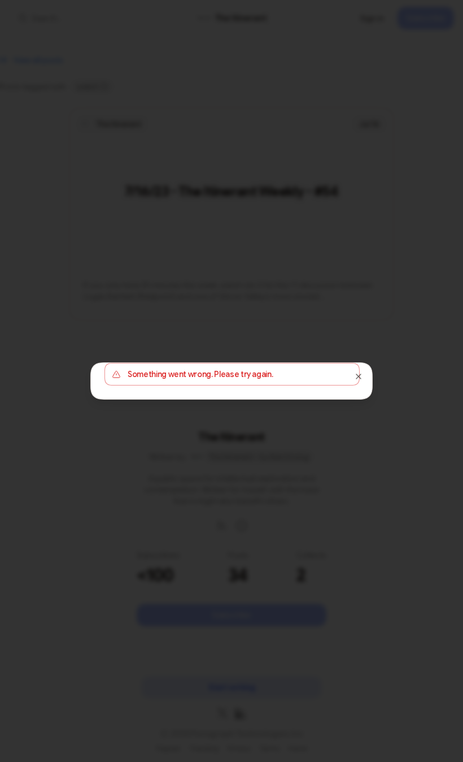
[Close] (358, 376)
